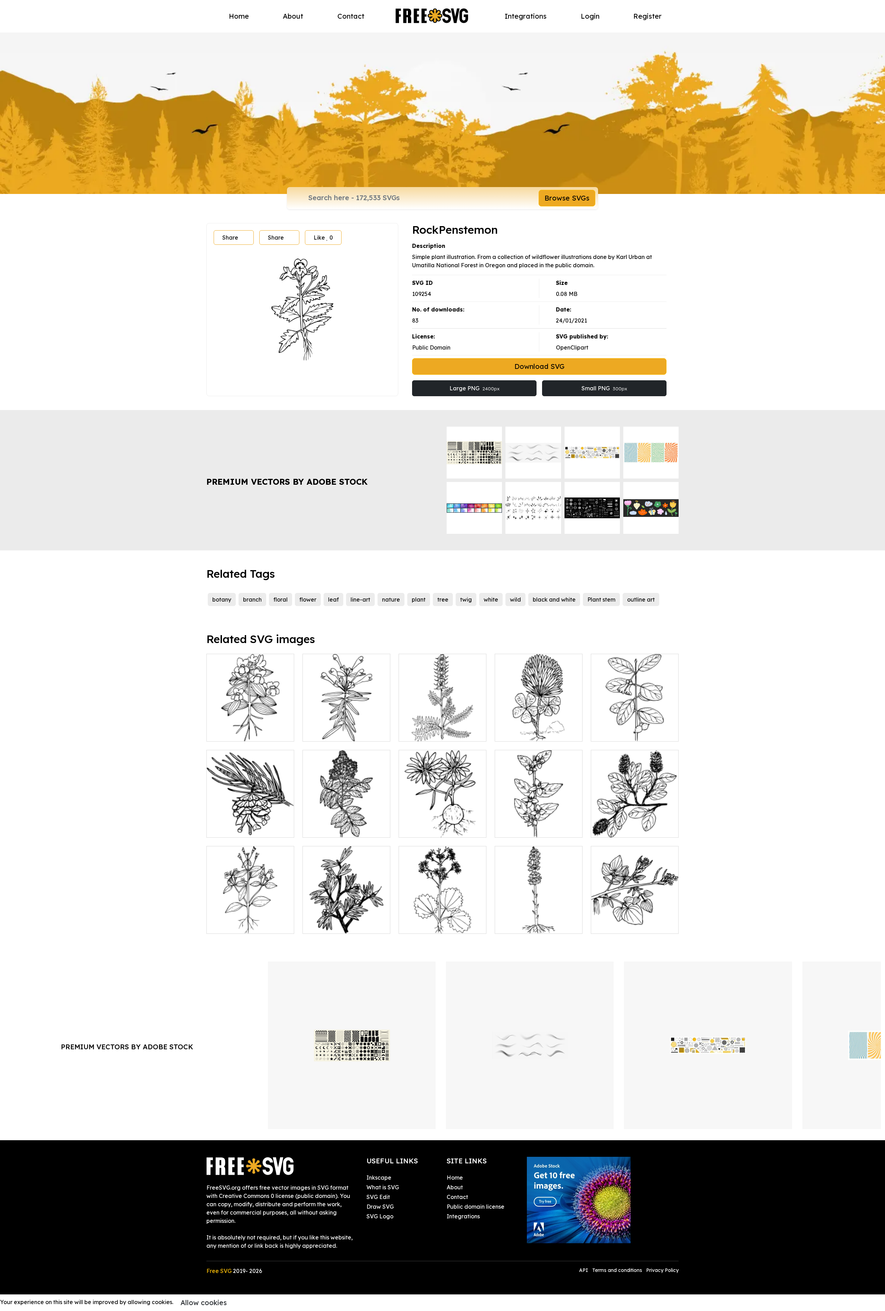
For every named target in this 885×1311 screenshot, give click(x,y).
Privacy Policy (662, 1270)
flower (307, 599)
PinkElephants (425, 731)
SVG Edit (378, 1196)
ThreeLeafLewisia (430, 828)
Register (647, 16)
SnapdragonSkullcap (338, 731)
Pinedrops (515, 924)
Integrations (526, 16)
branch (252, 599)
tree (442, 599)
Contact (350, 16)
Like (323, 237)
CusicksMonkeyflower (243, 731)
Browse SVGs (566, 198)
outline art (641, 599)
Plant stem (601, 599)
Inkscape (378, 1177)
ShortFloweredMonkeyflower (253, 924)
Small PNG (604, 388)
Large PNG (474, 388)
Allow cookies (203, 1302)
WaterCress (614, 924)
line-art (360, 599)
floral (280, 599)
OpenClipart (572, 347)
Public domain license (475, 1206)
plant (419, 599)
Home (239, 16)
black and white (554, 599)
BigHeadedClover (526, 731)
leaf (333, 599)
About (293, 16)
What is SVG (382, 1187)
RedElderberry (330, 828)
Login (590, 16)
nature (391, 599)
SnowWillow (614, 828)
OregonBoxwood (525, 828)
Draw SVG (380, 1206)
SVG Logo (379, 1216)
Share (230, 237)
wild (515, 599)
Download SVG (539, 366)
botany (221, 599)
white (491, 599)
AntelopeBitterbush (336, 924)
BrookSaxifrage (427, 924)
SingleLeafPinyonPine (243, 828)
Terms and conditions (617, 1270)
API (584, 1270)
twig (466, 599)
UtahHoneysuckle (622, 731)
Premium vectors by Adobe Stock (286, 481)
